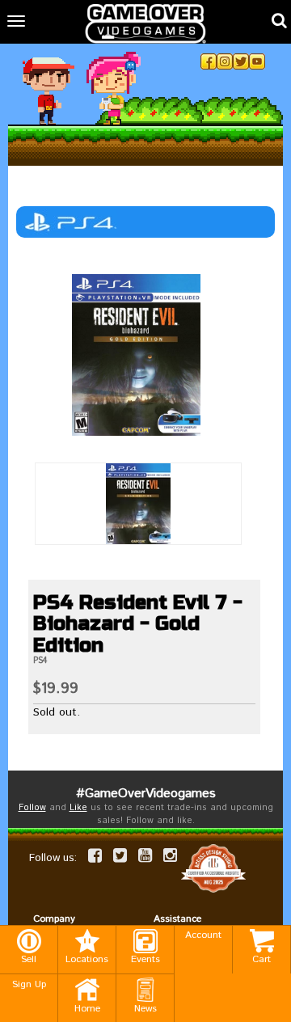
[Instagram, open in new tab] (225, 61)
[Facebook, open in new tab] (208, 61)
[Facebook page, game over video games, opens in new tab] (95, 855)
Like (78, 807)
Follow (32, 807)
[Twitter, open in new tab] (241, 61)
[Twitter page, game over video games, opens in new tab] (120, 855)
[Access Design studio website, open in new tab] (213, 868)
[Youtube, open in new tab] (257, 61)
